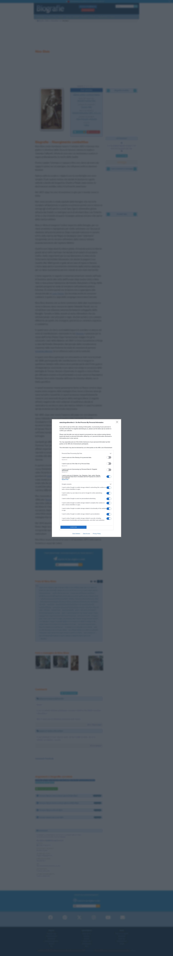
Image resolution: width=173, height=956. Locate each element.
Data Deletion (76, 533)
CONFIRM (73, 527)
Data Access (86, 533)
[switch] (109, 457)
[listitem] (86, 453)
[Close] (117, 422)
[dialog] (86, 478)
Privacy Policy (97, 533)
